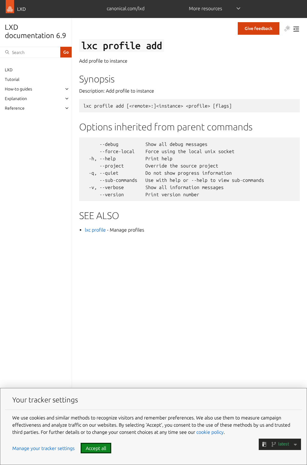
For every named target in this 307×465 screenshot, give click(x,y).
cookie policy (210, 432)
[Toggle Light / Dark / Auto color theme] (287, 29)
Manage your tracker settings (43, 448)
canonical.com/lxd (126, 8)
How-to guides (18, 89)
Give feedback (259, 28)
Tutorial (12, 79)
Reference (15, 108)
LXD (9, 69)
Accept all (96, 448)
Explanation (16, 98)
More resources (205, 8)
